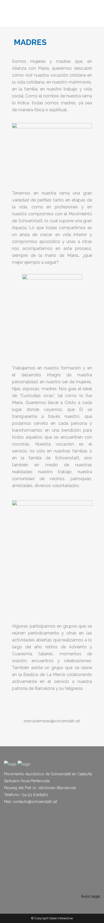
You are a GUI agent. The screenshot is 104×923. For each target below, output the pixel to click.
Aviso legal (90, 896)
